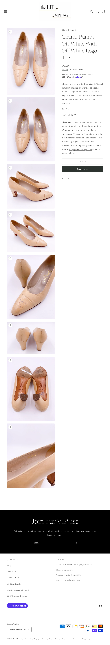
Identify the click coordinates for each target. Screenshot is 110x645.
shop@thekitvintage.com (80, 149)
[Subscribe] (76, 543)
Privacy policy (60, 639)
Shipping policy (88, 639)
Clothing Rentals (14, 584)
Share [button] (66, 178)
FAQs (9, 566)
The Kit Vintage (18, 639)
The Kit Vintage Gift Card (18, 590)
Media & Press (13, 578)
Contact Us (11, 572)
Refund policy (47, 639)
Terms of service (73, 639)
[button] (6, 11)
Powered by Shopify (32, 639)
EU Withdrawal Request (17, 596)
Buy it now (82, 169)
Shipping (65, 69)
